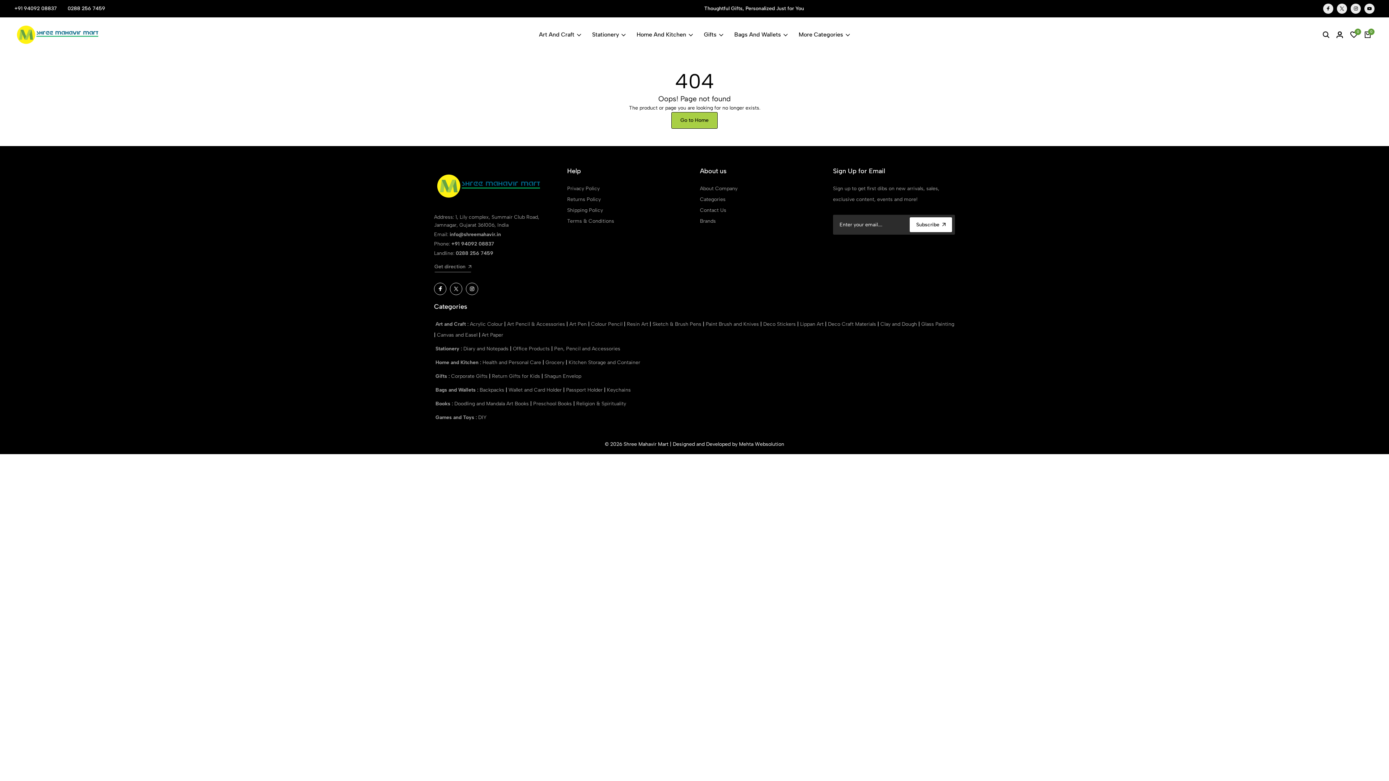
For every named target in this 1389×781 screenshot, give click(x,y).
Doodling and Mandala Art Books (492, 404)
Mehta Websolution (761, 444)
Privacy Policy (583, 188)
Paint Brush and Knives (733, 324)
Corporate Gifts (470, 376)
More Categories (821, 34)
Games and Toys (456, 417)
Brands (708, 221)
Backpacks (493, 390)
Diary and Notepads (486, 349)
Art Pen (578, 324)
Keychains (619, 390)
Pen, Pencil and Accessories (587, 349)
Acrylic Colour (487, 324)
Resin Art (638, 324)
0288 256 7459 (86, 8)
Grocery (555, 362)
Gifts (710, 34)
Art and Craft (556, 34)
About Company (719, 188)
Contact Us (713, 210)
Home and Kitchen (661, 34)
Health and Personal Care (513, 362)
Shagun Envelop (562, 376)
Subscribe (927, 225)
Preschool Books (553, 404)
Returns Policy (584, 199)
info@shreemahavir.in (475, 234)
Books (444, 404)
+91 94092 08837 (35, 8)
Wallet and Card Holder (536, 390)
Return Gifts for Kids (516, 376)
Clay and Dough (899, 324)
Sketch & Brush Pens (678, 324)
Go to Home (694, 120)
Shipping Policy (585, 210)
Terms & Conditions (590, 221)
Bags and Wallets (757, 34)
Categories (713, 199)
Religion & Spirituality (601, 404)
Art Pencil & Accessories (536, 324)
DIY (482, 417)
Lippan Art (812, 324)
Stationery (605, 34)
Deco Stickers (780, 324)
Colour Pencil (607, 324)
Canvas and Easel (458, 335)
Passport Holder (585, 390)
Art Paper (492, 335)
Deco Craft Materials (853, 324)
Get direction (450, 267)
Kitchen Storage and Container (604, 362)
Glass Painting (937, 324)
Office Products (532, 349)
